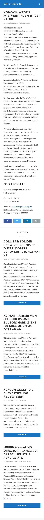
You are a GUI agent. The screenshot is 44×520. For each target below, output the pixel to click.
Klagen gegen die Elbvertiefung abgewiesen (19, 393)
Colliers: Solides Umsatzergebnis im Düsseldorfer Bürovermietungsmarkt (22, 248)
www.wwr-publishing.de (21, 207)
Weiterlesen (22, 303)
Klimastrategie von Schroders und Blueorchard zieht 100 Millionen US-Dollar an (20, 322)
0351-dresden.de (12, 4)
